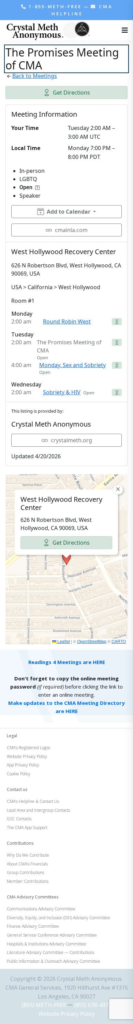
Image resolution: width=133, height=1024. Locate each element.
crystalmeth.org (71, 440)
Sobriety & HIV (61, 392)
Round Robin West (67, 321)
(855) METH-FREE (44, 1005)
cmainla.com (71, 230)
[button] (66, 558)
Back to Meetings (34, 76)
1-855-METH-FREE (55, 6)
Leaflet (63, 641)
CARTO (119, 641)
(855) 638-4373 (93, 1005)
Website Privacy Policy (67, 1014)
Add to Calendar (68, 211)
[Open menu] (123, 30)
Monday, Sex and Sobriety (72, 365)
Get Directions (71, 92)
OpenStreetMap (91, 641)
